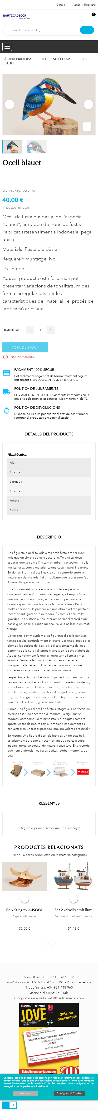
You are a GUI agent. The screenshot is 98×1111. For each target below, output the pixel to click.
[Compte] (84, 17)
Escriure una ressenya (18, 190)
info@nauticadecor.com (66, 998)
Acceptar (25, 1093)
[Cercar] (87, 30)
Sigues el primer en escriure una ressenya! (50, 828)
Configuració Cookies (70, 1093)
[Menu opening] (7, 47)
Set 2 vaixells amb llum (74, 910)
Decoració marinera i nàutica (74, 916)
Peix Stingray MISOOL (24, 910)
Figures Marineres (24, 916)
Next (88, 104)
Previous (9, 104)
